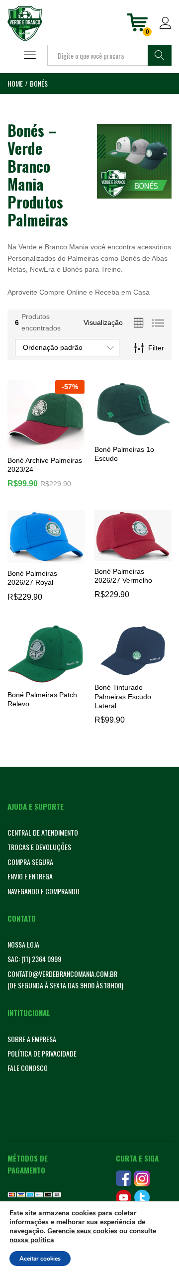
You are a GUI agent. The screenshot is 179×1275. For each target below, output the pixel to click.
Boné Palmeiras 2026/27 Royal (32, 577)
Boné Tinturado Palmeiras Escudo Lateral (122, 696)
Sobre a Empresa (31, 1039)
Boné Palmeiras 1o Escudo (124, 453)
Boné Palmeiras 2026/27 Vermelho (123, 575)
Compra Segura (30, 861)
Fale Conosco (27, 1067)
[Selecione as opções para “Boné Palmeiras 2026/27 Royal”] (44, 556)
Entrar (166, 29)
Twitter (142, 1197)
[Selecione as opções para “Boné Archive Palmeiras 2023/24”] (44, 443)
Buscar (160, 55)
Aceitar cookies (40, 1259)
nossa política (31, 1240)
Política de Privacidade (42, 1053)
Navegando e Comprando (43, 891)
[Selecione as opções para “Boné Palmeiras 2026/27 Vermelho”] (131, 554)
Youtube (123, 1197)
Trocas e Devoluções (39, 847)
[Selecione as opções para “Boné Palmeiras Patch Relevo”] (44, 678)
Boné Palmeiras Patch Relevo (42, 699)
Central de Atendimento (42, 832)
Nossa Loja (23, 944)
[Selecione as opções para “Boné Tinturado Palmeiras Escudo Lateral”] (131, 670)
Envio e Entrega (30, 876)
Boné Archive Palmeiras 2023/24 (44, 464)
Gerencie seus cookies (82, 1231)
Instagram (142, 1178)
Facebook (123, 1178)
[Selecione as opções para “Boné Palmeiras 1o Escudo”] (131, 433)
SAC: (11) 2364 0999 (34, 959)
